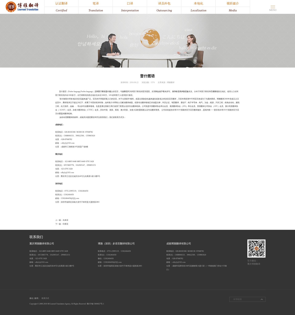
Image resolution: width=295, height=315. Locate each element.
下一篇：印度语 (61, 224)
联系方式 (45, 298)
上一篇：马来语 (61, 220)
